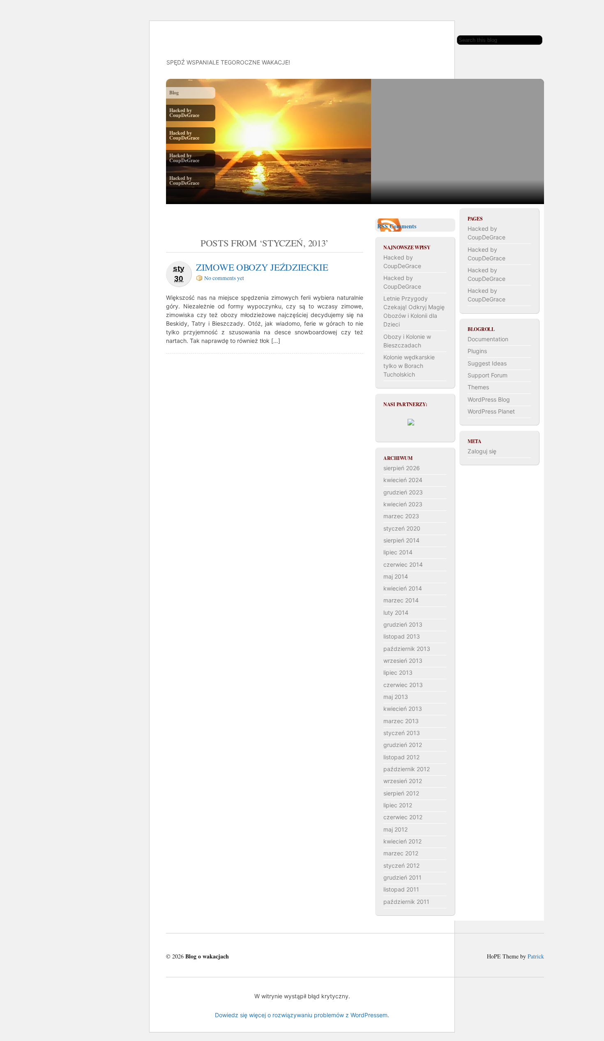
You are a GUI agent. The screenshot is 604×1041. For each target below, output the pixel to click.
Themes (478, 387)
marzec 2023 (401, 515)
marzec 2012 (400, 853)
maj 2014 (395, 576)
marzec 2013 (401, 720)
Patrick (536, 956)
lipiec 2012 (397, 805)
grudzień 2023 (403, 492)
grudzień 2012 (402, 744)
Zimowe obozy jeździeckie (262, 267)
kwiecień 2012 (402, 841)
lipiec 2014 (398, 552)
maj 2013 (395, 696)
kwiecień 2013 (402, 708)
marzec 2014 (401, 600)
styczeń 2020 (401, 528)
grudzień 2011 (402, 877)
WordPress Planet (491, 411)
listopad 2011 (401, 889)
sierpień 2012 (401, 793)
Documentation (488, 339)
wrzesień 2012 (402, 780)
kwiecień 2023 (402, 504)
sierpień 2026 (401, 467)
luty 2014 (395, 612)
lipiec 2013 (398, 672)
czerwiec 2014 (403, 564)
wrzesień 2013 (402, 660)
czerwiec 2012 (402, 816)
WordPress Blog (489, 399)
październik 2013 (406, 648)
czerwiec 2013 (403, 684)
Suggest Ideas (487, 363)
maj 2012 (395, 829)
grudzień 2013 (402, 624)
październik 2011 (406, 901)
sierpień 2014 (401, 540)
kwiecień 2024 (402, 479)
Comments (403, 226)
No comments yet (224, 278)
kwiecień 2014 (402, 588)
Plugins (477, 350)
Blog (174, 92)
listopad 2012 (401, 757)
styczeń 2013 (401, 732)
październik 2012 (406, 768)
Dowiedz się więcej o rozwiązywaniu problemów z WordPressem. (302, 1014)
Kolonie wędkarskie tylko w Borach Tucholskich (409, 366)
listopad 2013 (401, 636)
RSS (382, 226)
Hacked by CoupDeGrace (184, 113)
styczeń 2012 (401, 865)
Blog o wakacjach (228, 37)
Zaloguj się (482, 451)
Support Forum (487, 375)
